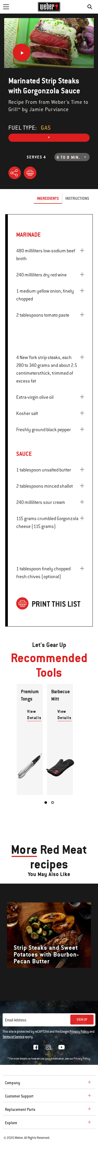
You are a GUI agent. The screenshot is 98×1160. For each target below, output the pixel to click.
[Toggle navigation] (6, 6)
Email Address (15, 1020)
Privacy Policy (79, 1032)
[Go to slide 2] (52, 802)
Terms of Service (13, 1037)
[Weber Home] (49, 7)
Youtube (61, 1047)
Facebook (36, 1047)
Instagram (48, 1047)
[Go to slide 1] (45, 802)
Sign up (82, 1019)
